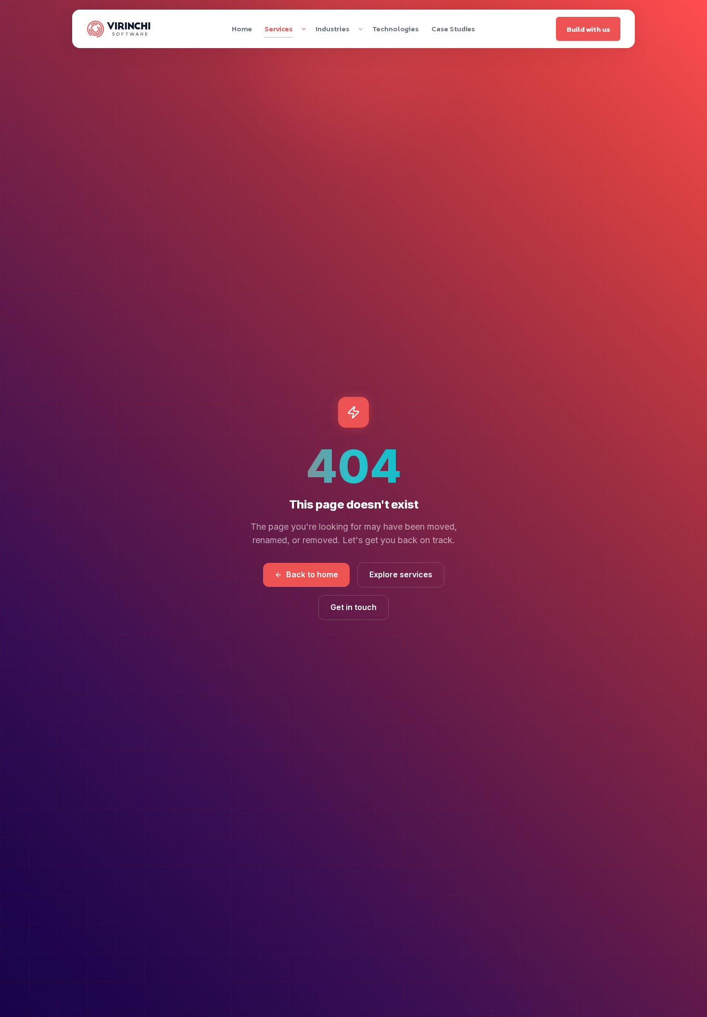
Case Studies (453, 28)
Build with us (588, 29)
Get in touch (353, 607)
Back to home (312, 574)
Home (242, 28)
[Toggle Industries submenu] (360, 29)
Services (279, 28)
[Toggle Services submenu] (304, 29)
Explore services (400, 574)
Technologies (395, 28)
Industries (333, 28)
